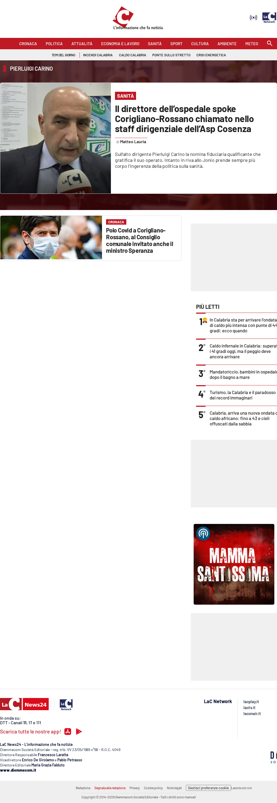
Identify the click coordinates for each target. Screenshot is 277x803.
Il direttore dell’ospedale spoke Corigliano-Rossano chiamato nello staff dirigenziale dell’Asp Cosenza (184, 118)
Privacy (135, 788)
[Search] (269, 44)
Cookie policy (153, 788)
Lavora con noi (241, 788)
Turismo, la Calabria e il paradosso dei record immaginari (243, 394)
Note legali (174, 788)
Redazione (83, 788)
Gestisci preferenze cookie (208, 788)
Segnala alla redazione (110, 788)
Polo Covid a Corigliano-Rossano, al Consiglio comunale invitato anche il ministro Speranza (139, 240)
